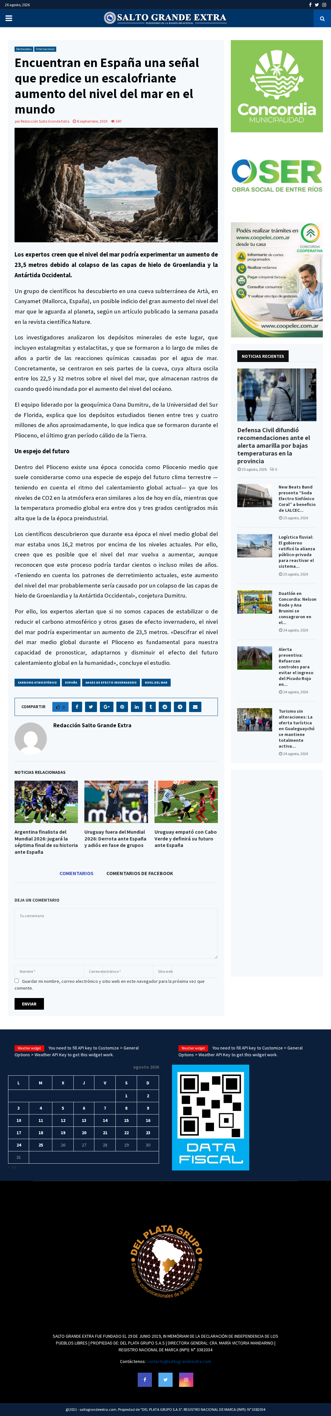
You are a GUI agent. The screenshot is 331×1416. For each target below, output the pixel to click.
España (71, 682)
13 (84, 1120)
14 (105, 1120)
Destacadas (24, 49)
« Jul (12, 1167)
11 (40, 1120)
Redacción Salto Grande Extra (45, 121)
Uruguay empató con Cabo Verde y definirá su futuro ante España (186, 839)
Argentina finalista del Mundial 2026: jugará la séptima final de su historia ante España (46, 842)
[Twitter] (165, 1380)
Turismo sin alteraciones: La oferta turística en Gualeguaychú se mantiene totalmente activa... (297, 728)
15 (126, 1120)
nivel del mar (156, 682)
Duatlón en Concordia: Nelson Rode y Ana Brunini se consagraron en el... (297, 607)
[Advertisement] (276, 873)
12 (63, 1120)
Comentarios (76, 873)
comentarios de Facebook (139, 873)
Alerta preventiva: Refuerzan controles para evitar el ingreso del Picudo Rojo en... (296, 666)
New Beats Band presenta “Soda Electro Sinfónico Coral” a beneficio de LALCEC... (297, 498)
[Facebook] (145, 1380)
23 (148, 1133)
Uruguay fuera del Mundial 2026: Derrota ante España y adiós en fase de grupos (115, 839)
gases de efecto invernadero (111, 682)
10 (18, 1120)
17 (18, 1133)
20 (84, 1133)
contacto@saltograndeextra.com (179, 1361)
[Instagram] (186, 1380)
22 (126, 1133)
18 (40, 1133)
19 (63, 1133)
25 (40, 1145)
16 (148, 1120)
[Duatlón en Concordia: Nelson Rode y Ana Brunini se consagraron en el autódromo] (254, 602)
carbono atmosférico (37, 682)
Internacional (45, 49)
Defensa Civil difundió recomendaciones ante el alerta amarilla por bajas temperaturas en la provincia (273, 445)
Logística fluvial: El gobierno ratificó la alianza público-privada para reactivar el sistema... (297, 551)
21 (105, 1133)
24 (18, 1145)
